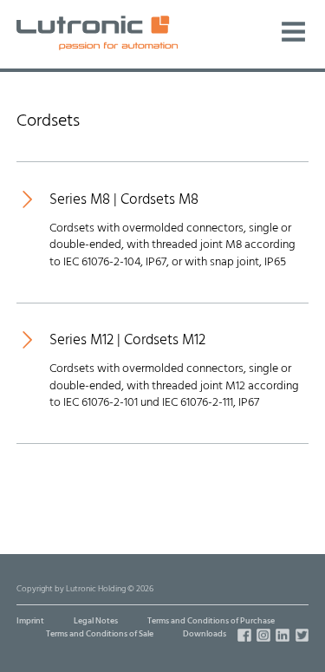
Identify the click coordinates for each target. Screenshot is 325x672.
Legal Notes (96, 621)
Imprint (30, 621)
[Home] (97, 32)
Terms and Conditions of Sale (99, 634)
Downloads (204, 634)
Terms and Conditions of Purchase (211, 621)
